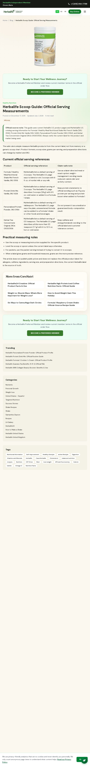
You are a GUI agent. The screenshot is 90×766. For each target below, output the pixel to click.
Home (5, 20)
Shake (8, 411)
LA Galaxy (9, 422)
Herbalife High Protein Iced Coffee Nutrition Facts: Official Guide (63, 284)
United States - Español (15, 396)
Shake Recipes (11, 407)
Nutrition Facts (31, 466)
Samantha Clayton (13, 415)
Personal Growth (12, 388)
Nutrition (19, 462)
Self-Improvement (32, 454)
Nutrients (9, 385)
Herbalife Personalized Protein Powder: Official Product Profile (29, 353)
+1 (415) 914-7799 (79, 4)
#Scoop (7, 120)
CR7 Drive (29, 462)
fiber (38, 462)
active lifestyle (63, 454)
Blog (11, 20)
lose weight (47, 462)
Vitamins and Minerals (14, 458)
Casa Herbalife (41, 458)
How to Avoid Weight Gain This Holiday (62, 294)
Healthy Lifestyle (48, 454)
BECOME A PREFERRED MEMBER (45, 92)
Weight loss (10, 392)
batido (9, 466)
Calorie (75, 462)
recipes (9, 462)
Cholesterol (54, 458)
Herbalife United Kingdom (15, 437)
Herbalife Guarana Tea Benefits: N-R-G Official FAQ (25, 364)
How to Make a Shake (14, 430)
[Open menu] (84, 11)
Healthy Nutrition (9, 103)
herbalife (29, 458)
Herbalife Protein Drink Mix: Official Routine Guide (24, 356)
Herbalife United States (15, 433)
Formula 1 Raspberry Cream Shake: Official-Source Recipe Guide (63, 303)
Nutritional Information (14, 454)
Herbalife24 (10, 426)
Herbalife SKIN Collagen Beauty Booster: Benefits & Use (27, 368)
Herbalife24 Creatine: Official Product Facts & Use (21, 284)
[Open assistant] (84, 760)
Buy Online (74, 12)
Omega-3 (18, 466)
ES (61, 12)
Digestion (75, 454)
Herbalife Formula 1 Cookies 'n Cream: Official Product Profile (29, 360)
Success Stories (12, 403)
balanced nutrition (68, 458)
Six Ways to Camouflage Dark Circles (24, 302)
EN (57, 12)
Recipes (9, 418)
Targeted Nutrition (13, 400)
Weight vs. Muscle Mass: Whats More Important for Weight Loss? (25, 294)
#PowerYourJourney (62, 462)
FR (65, 12)
